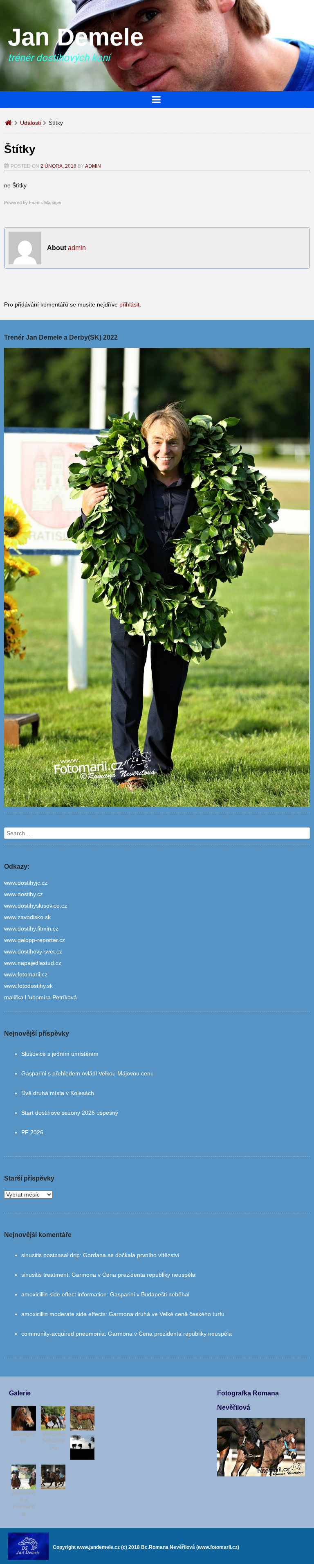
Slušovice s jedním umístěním (60, 1053)
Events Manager (45, 202)
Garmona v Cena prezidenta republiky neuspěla (133, 1274)
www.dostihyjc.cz (25, 882)
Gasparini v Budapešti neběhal (149, 1294)
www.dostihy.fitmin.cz (31, 928)
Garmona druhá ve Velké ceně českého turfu (166, 1314)
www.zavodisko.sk (27, 917)
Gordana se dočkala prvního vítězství (131, 1255)
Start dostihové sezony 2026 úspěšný (69, 1112)
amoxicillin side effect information (64, 1294)
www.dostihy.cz (23, 894)
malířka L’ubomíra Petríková (40, 997)
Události (30, 122)
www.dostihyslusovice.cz (35, 905)
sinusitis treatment (44, 1274)
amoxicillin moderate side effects (63, 1314)
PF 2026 (32, 1132)
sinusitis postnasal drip (50, 1255)
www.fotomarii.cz (25, 974)
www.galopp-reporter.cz (34, 940)
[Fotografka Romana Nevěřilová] (261, 1474)
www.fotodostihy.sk (28, 986)
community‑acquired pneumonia (63, 1333)
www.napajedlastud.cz (32, 963)
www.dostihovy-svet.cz (33, 951)
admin (93, 166)
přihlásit (129, 304)
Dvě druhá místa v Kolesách (57, 1093)
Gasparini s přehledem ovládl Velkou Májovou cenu (87, 1073)
